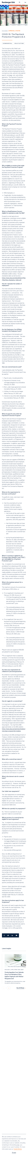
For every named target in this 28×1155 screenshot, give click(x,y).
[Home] (8, 2)
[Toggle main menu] (24, 2)
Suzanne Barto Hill (7, 43)
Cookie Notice (18, 1149)
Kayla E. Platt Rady (19, 43)
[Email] (16, 935)
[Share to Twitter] (8, 935)
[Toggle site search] (19, 2)
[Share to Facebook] (4, 935)
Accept (14, 1152)
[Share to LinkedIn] (12, 935)
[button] (8, 988)
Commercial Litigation (14, 30)
